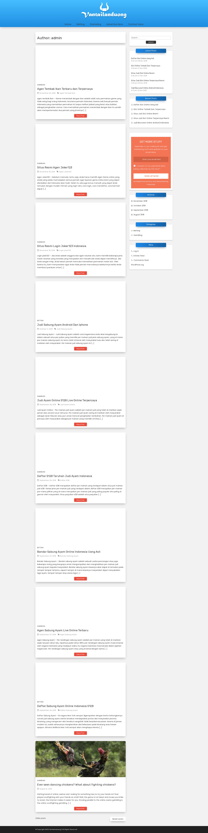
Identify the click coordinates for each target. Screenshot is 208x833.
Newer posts (117, 819)
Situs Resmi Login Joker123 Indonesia (61, 246)
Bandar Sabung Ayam (69, 556)
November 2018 (140, 201)
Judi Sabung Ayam (64, 329)
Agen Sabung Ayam (68, 634)
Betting (81, 24)
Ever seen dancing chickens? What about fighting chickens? (76, 784)
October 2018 (140, 205)
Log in (136, 251)
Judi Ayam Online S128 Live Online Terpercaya (67, 400)
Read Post (80, 116)
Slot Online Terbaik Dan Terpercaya (145, 66)
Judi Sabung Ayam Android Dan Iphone (62, 324)
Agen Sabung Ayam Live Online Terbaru (62, 630)
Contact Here (135, 24)
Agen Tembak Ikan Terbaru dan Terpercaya (65, 88)
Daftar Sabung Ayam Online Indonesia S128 (65, 706)
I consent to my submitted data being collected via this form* (149, 167)
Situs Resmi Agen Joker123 (54, 167)
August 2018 (139, 214)
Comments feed (141, 260)
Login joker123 (65, 250)
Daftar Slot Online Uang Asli (142, 58)
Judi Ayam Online (67, 404)
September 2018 (141, 210)
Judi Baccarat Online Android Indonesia (147, 88)
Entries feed (139, 256)
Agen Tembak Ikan (67, 93)
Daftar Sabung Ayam (69, 710)
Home (68, 24)
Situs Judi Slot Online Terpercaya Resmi (147, 81)
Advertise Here (114, 24)
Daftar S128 (65, 480)
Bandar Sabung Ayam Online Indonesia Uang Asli (69, 551)
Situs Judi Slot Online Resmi (142, 73)
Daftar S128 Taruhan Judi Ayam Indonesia (64, 476)
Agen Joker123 (65, 172)
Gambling (95, 24)
